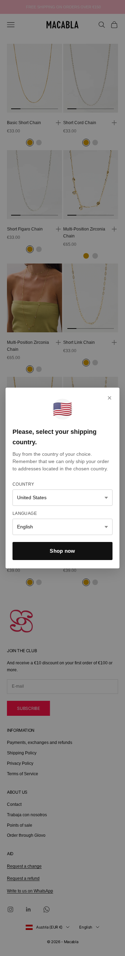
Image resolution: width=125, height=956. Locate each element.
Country (23, 484)
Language (24, 513)
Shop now (62, 551)
